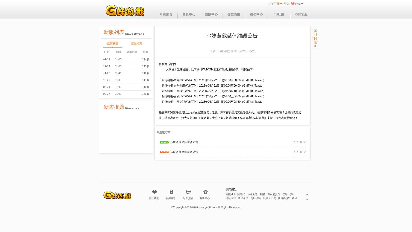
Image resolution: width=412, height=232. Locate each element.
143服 (145, 66)
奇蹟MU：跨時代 (235, 194)
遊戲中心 (211, 14)
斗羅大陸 (252, 194)
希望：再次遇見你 (270, 194)
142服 (145, 73)
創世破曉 (255, 198)
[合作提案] (188, 192)
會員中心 (188, 14)
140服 (145, 87)
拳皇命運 (243, 198)
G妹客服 (301, 14)
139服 (145, 93)
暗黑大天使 (269, 198)
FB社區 (279, 14)
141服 (145, 80)
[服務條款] (171, 192)
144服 (145, 59)
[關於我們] (154, 192)
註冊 (277, 3)
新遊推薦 (136, 43)
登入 (286, 3)
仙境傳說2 (284, 198)
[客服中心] (205, 192)
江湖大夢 (287, 194)
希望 (294, 198)
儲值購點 (233, 14)
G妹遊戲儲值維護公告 (184, 142)
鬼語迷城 (231, 198)
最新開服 (112, 43)
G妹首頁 (166, 14)
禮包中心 (256, 14)
